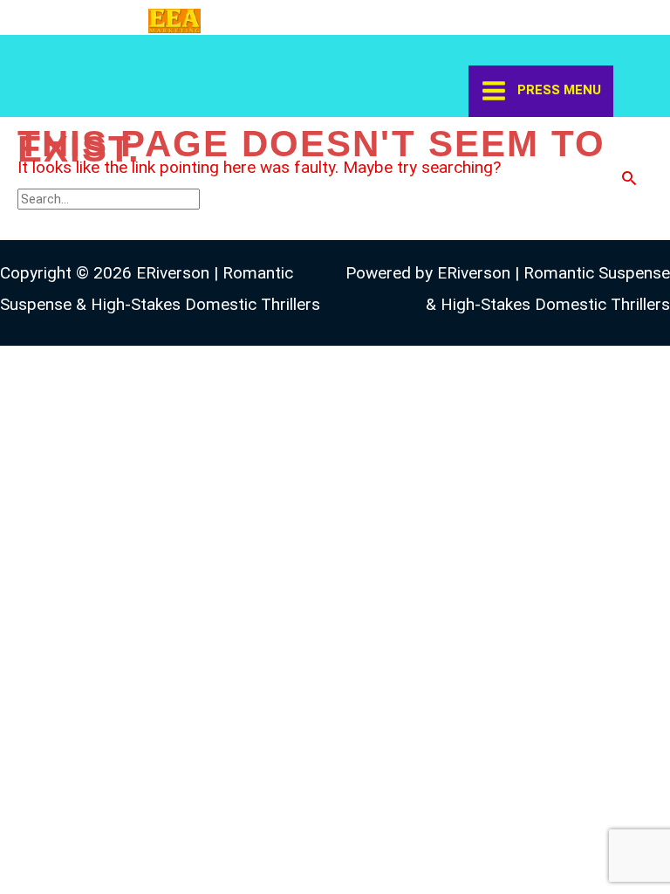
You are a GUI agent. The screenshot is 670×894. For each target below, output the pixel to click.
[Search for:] (110, 198)
